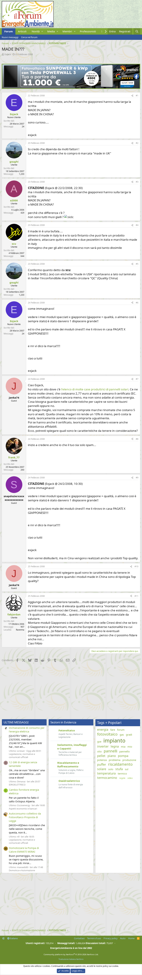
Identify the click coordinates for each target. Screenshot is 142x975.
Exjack (8, 54)
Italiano (14, 938)
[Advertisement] (71, 691)
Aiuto (123, 938)
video (130, 778)
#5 (137, 263)
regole (122, 778)
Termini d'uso (94, 938)
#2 (137, 143)
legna (115, 746)
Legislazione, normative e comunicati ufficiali (22, 755)
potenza (102, 760)
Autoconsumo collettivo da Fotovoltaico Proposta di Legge (25, 817)
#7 (137, 379)
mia (123, 746)
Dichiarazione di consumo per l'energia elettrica (27, 729)
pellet (101, 756)
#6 (137, 302)
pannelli (110, 751)
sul (126, 769)
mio (129, 746)
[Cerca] (137, 31)
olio (99, 751)
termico (122, 773)
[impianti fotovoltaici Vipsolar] (71, 88)
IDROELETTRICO (17, 784)
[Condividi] (132, 96)
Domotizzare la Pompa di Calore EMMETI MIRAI (24, 849)
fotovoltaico (107, 734)
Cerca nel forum (29, 37)
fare (112, 729)
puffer (101, 764)
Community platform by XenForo (71, 954)
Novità (35, 31)
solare (101, 769)
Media (51, 31)
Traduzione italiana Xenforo (71, 959)
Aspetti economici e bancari (23, 808)
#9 (137, 477)
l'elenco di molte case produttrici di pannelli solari (94, 389)
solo (110, 769)
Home (131, 938)
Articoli (22, 31)
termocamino (107, 778)
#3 (137, 181)
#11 (136, 596)
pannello (124, 751)
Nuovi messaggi (10, 37)
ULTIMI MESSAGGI (16, 722)
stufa (119, 769)
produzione (129, 760)
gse (99, 741)
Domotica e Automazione (22, 870)
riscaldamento (120, 764)
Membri (67, 31)
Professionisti (88, 31)
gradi (129, 734)
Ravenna (20, 629)
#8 (137, 439)
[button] (42, 31)
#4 (137, 225)
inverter (103, 746)
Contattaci (79, 938)
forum (121, 729)
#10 (136, 566)
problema (114, 760)
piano (112, 756)
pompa (123, 756)
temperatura (106, 773)
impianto (114, 740)
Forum (8, 31)
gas (122, 734)
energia (102, 729)
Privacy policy (111, 938)
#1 (137, 95)
